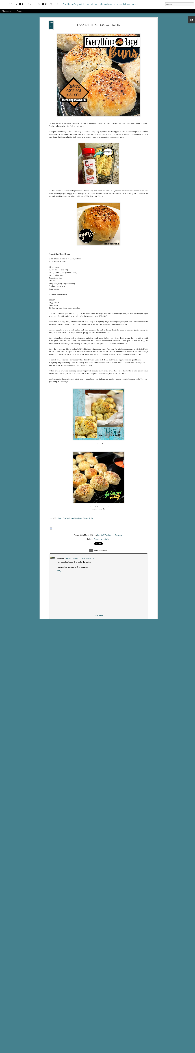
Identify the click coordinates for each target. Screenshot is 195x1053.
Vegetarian (105, 539)
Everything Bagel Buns (98, 25)
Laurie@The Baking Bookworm (110, 535)
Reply (58, 570)
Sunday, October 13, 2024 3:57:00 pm (79, 558)
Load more (99, 615)
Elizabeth (60, 558)
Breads (97, 539)
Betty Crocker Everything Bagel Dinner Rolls (75, 518)
